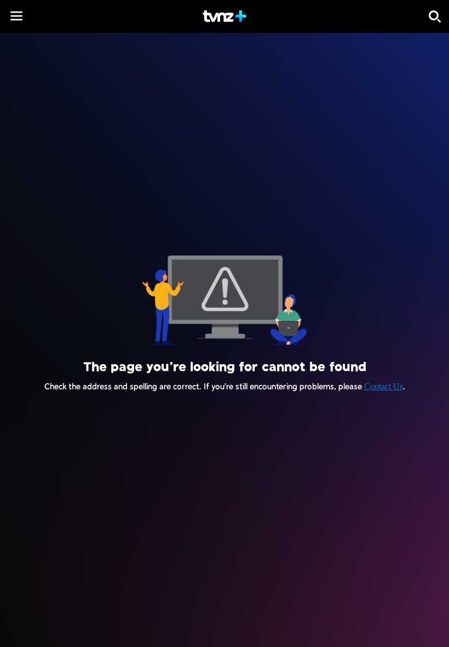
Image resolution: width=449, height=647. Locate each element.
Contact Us (383, 386)
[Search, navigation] (435, 16)
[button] (16, 16)
